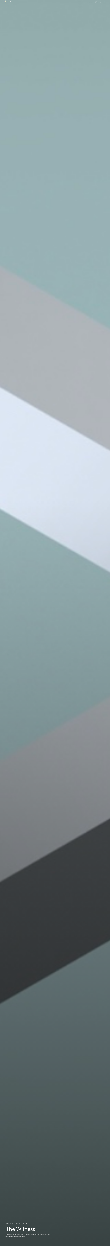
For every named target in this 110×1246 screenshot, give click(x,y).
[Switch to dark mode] (104, 2)
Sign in (98, 1)
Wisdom (89, 2)
